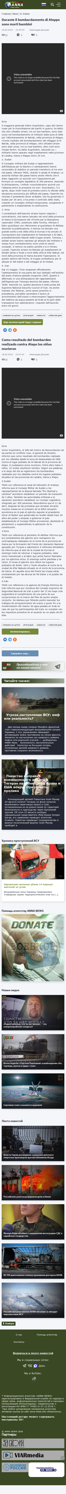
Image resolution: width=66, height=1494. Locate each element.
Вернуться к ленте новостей (33, 1353)
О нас (19, 1334)
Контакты (19, 1342)
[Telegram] (10, 330)
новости (41, 315)
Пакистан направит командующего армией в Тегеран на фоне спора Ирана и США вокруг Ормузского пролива (32, 783)
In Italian (25, 13)
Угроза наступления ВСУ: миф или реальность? (32, 716)
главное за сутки (11, 315)
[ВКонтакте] (5, 330)
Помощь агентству (47, 1334)
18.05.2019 (13, 30)
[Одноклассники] (15, 330)
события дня (55, 315)
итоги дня (28, 315)
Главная (6, 13)
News (15, 13)
